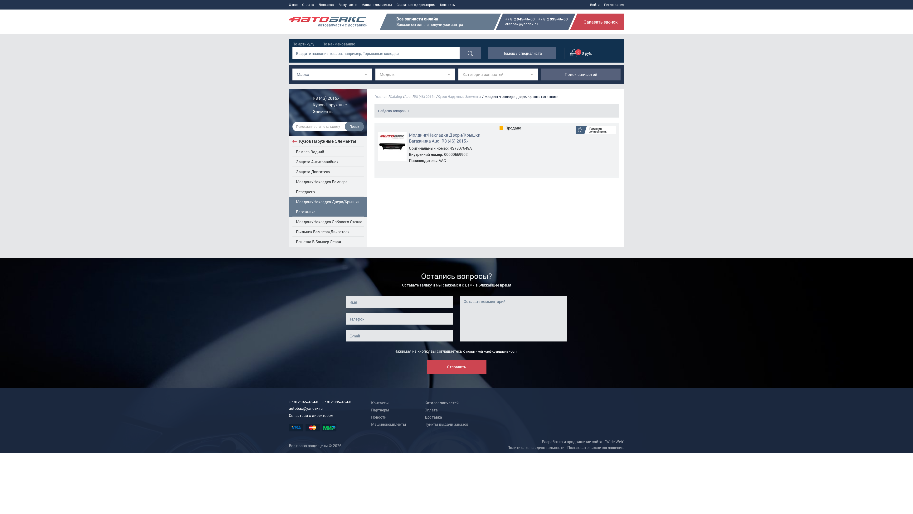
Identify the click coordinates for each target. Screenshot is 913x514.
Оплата (308, 4)
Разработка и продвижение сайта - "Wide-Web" (583, 441)
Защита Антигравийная (317, 161)
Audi (407, 96)
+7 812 (520, 19)
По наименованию (338, 43)
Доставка (326, 4)
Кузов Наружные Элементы (327, 141)
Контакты (448, 4)
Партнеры (380, 409)
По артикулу (303, 43)
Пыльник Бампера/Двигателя (323, 231)
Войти (595, 4)
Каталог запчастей (442, 402)
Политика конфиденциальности (535, 447)
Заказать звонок (601, 22)
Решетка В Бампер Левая (318, 241)
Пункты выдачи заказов (446, 424)
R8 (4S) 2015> (424, 96)
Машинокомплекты (376, 4)
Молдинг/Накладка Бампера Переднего (322, 186)
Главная (380, 96)
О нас (293, 4)
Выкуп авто (348, 4)
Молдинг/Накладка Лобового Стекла (329, 221)
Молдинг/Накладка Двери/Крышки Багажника (327, 206)
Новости (378, 417)
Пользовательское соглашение (595, 447)
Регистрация (614, 4)
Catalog (396, 96)
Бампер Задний (310, 151)
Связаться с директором (416, 4)
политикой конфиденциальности (492, 351)
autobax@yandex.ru (521, 23)
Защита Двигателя (313, 171)
